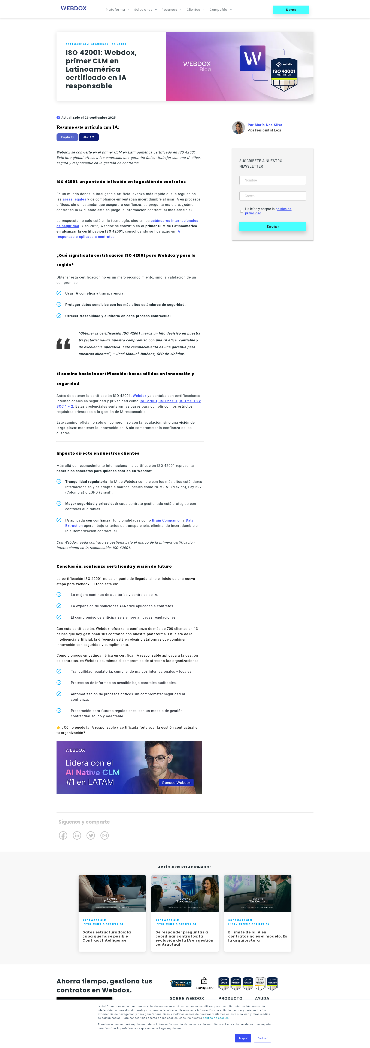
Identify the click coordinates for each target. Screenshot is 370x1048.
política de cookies (216, 1018)
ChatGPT (88, 137)
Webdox (139, 396)
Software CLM (77, 44)
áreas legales (74, 199)
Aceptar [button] (243, 1038)
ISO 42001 (118, 44)
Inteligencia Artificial (103, 924)
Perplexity (67, 137)
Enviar (273, 226)
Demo (291, 9)
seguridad (100, 44)
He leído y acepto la (268, 211)
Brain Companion (167, 520)
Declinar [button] (262, 1038)
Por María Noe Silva (265, 125)
